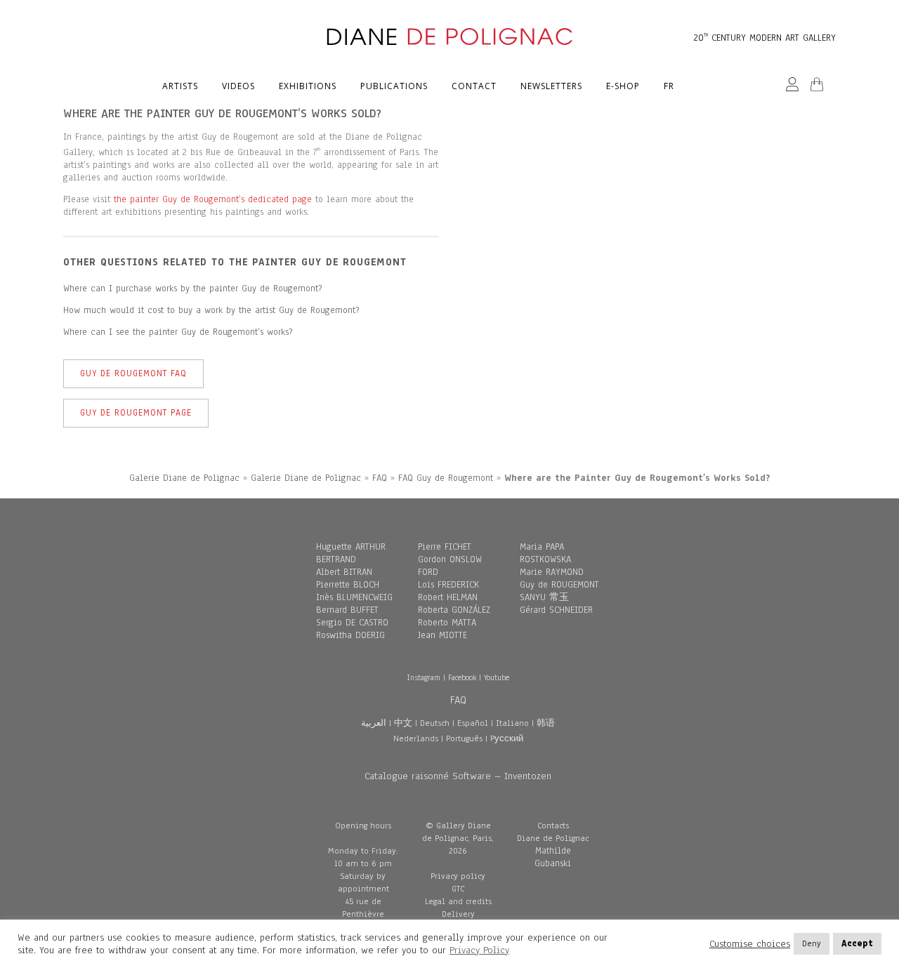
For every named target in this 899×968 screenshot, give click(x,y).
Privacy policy (458, 876)
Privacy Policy (479, 950)
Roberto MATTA (447, 622)
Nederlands (415, 738)
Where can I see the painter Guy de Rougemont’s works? (177, 332)
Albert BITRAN (344, 572)
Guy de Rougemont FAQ (133, 373)
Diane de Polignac (553, 838)
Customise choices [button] (749, 944)
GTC (458, 888)
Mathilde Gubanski (552, 857)
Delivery (458, 914)
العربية (373, 723)
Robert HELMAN (448, 597)
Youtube (496, 677)
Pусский (506, 738)
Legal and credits (458, 901)
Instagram (423, 677)
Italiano (512, 723)
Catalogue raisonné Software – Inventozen (458, 776)
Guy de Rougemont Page (136, 412)
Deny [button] (811, 943)
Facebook (462, 677)
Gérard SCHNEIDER (556, 610)
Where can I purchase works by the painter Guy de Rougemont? (192, 288)
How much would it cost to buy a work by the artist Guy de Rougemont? (211, 310)
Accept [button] (857, 943)
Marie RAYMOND (552, 572)
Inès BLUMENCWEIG (354, 597)
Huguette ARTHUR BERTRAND (351, 553)
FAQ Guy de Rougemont (445, 478)
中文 (403, 723)
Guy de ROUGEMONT (559, 584)
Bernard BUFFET (347, 610)
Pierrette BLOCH (347, 584)
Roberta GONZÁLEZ (454, 610)
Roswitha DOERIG (350, 635)
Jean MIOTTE (442, 635)
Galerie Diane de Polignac (184, 478)
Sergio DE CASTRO (352, 622)
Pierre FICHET (444, 547)
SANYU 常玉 (544, 597)
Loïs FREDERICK (448, 584)
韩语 (546, 723)
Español (472, 723)
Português (464, 738)
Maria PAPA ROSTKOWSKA (545, 553)
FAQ (379, 478)
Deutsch (435, 723)
